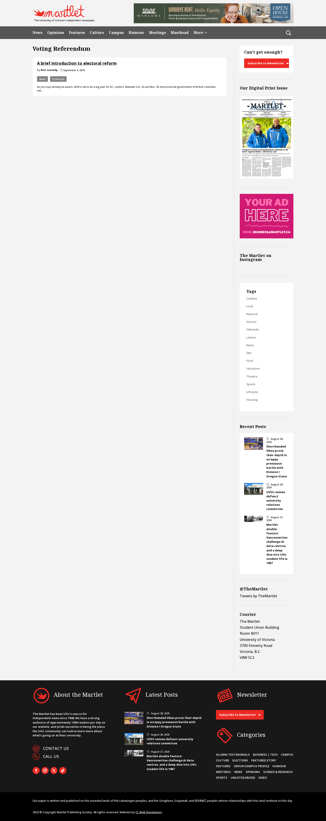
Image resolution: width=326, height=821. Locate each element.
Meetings (157, 32)
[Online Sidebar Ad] (266, 237)
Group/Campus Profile (251, 766)
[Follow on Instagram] (45, 770)
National (251, 314)
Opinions (55, 32)
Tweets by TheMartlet (258, 595)
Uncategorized (243, 778)
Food (249, 361)
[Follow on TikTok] (62, 770)
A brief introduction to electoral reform (77, 63)
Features (77, 32)
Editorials (252, 329)
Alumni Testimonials (233, 755)
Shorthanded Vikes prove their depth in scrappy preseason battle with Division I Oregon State (276, 461)
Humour (136, 32)
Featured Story (263, 760)
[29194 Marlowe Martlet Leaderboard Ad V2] (213, 21)
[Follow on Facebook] (36, 770)
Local (249, 306)
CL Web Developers (149, 812)
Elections (240, 760)
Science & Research (278, 772)
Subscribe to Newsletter (265, 63)
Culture (97, 32)
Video (262, 778)
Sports (250, 384)
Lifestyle (252, 392)
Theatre (251, 376)
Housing (252, 400)
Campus (116, 32)
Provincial (58, 79)
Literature (253, 368)
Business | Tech (265, 755)
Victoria (251, 322)
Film (248, 353)
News (37, 32)
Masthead (180, 32)
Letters (251, 337)
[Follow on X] (53, 770)
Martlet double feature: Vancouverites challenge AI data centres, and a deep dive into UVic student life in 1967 (276, 544)
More (198, 32)
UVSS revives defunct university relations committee (275, 500)
